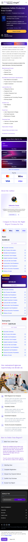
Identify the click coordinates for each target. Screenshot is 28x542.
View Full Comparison (14, 169)
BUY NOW (14, 243)
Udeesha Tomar (8, 36)
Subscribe (20, 499)
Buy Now (14, 149)
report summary (7, 43)
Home (2, 13)
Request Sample (16, 31)
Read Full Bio (11, 214)
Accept (4, 539)
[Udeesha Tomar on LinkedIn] (19, 215)
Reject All (12, 539)
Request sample (21, 43)
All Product (8, 13)
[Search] (26, 2)
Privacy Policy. (8, 535)
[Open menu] (2, 2)
